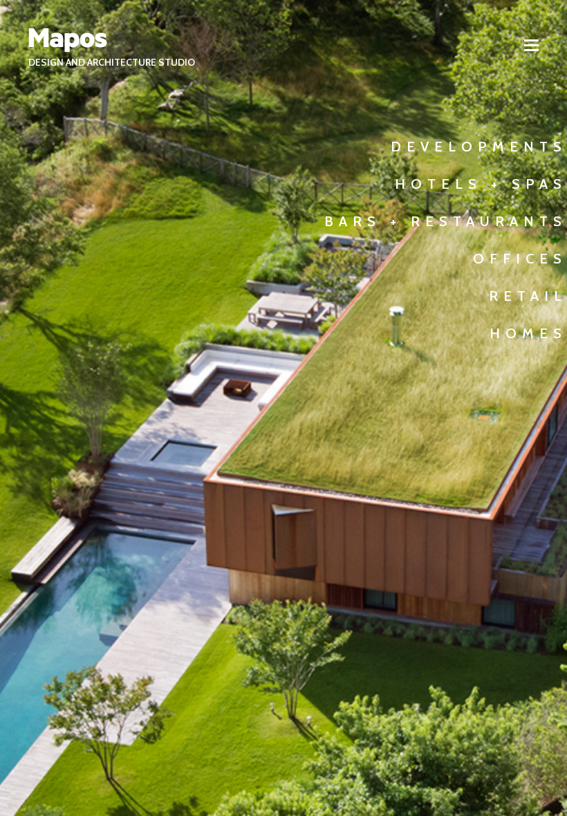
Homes (528, 333)
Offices (520, 258)
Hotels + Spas (481, 184)
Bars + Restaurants (445, 221)
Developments (479, 146)
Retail (528, 296)
